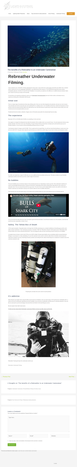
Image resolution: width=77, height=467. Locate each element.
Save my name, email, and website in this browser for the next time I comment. (25, 440)
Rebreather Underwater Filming (15, 365)
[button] (71, 13)
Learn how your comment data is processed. (27, 450)
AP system (49, 87)
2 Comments (10, 72)
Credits (55, 463)
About (28, 13)
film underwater (28, 87)
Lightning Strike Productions (19, 13)
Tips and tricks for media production (38, 13)
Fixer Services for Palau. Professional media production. (24, 399)
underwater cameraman (26, 89)
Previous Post (5, 376)
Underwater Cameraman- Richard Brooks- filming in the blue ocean (26, 388)
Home (9, 13)
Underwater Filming (60, 13)
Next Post (72, 376)
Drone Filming (51, 13)
